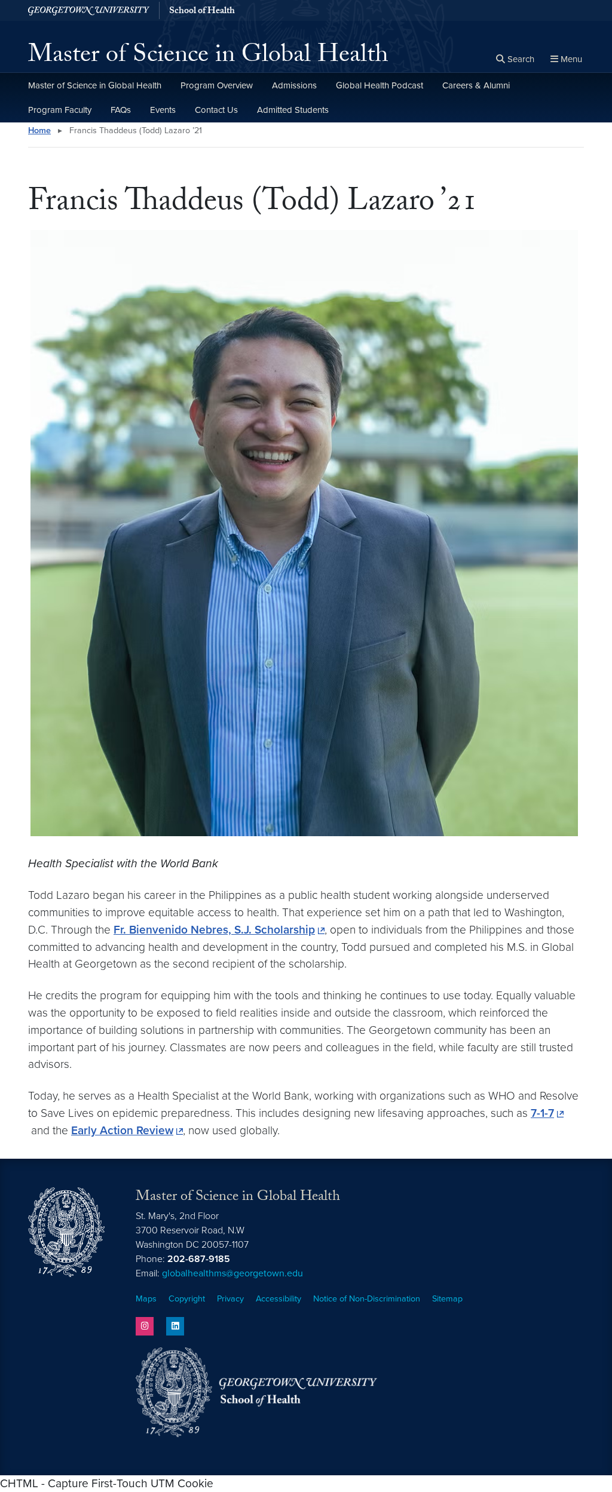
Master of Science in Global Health (208, 57)
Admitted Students (293, 110)
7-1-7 (542, 1113)
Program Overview (216, 85)
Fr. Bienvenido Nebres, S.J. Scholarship (214, 930)
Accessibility (278, 1299)
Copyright (187, 1299)
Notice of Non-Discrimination (366, 1299)
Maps (146, 1299)
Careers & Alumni (476, 85)
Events (163, 110)
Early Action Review (122, 1130)
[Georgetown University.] (88, 10)
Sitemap (447, 1299)
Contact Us (216, 110)
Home (39, 130)
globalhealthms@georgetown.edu (232, 1273)
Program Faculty (59, 110)
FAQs (121, 110)
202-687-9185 (198, 1259)
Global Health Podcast (379, 85)
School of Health (202, 12)
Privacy (230, 1299)
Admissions (294, 85)
